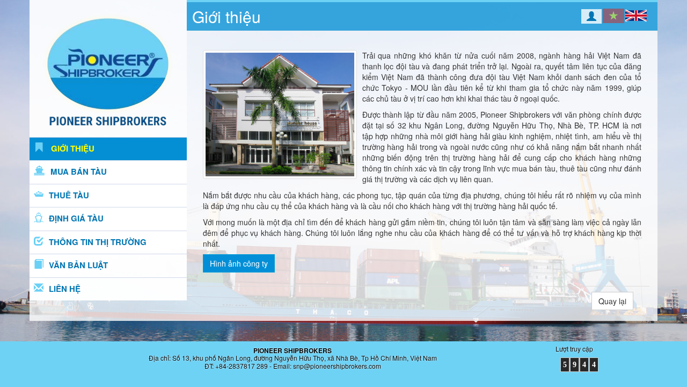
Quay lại (612, 301)
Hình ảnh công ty (239, 263)
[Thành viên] (584, 17)
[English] (636, 16)
